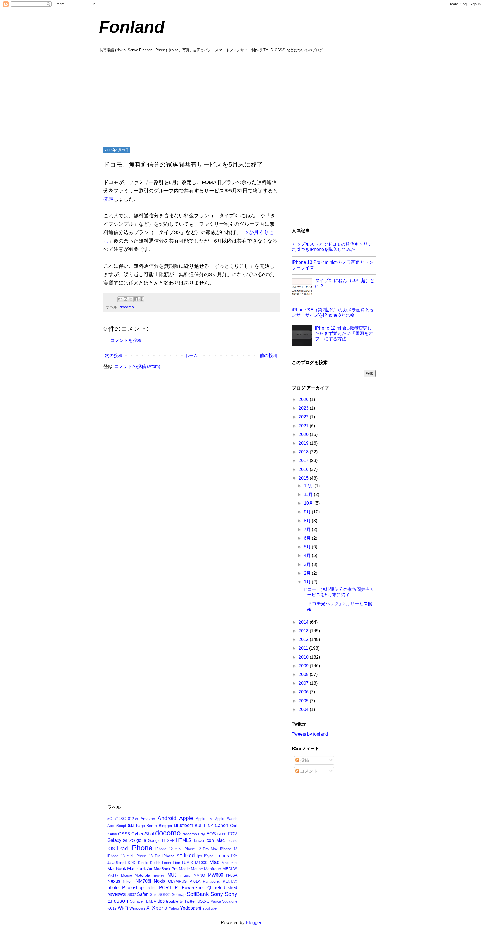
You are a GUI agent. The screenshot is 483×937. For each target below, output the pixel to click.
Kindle (143, 863)
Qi (209, 888)
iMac (220, 840)
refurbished (226, 887)
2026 (304, 399)
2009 (304, 665)
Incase (231, 840)
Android (167, 818)
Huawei (198, 840)
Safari (143, 894)
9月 (308, 511)
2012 (304, 639)
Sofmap (179, 894)
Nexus (113, 881)
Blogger (165, 825)
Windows (137, 908)
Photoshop (133, 887)
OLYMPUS (177, 881)
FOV (232, 833)
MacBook (116, 868)
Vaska (216, 901)
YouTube (209, 908)
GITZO (129, 840)
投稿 (304, 760)
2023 (304, 408)
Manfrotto (212, 868)
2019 (304, 443)
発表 (108, 199)
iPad (122, 848)
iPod (189, 855)
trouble (172, 901)
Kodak (155, 863)
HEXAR (168, 840)
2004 (304, 709)
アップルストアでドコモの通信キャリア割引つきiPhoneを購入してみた (332, 247)
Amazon (148, 818)
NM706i (143, 881)
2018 (304, 451)
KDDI (132, 863)
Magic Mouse (191, 868)
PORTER (168, 887)
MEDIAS (229, 868)
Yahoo (174, 908)
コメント (308, 771)
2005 (304, 700)
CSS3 (124, 833)
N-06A (231, 875)
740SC (120, 819)
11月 (309, 494)
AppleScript (116, 826)
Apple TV (204, 819)
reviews (116, 894)
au (131, 825)
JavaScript (116, 862)
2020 (304, 434)
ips (199, 856)
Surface (136, 901)
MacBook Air (139, 868)
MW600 (215, 875)
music (185, 875)
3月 (308, 564)
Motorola (142, 875)
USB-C (203, 901)
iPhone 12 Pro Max (201, 849)
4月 (308, 555)
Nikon (128, 881)
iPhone (141, 848)
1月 (308, 581)
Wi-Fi (123, 908)
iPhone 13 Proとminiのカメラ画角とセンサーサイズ (332, 265)
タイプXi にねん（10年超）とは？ (345, 283)
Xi (148, 908)
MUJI (172, 875)
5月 (308, 546)
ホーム (191, 355)
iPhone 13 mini (120, 856)
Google (154, 840)
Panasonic (211, 881)
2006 (304, 691)
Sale (153, 894)
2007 (304, 683)
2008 (304, 674)
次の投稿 (114, 355)
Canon (221, 825)
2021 (304, 425)
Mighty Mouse (119, 875)
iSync (208, 856)
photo (113, 887)
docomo (127, 307)
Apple (186, 818)
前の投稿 (269, 355)
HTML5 (183, 840)
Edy (201, 834)
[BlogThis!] (125, 299)
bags (140, 825)
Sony (216, 894)
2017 (304, 460)
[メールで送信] (120, 299)
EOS (211, 833)
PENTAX (230, 881)
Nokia (159, 881)
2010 (304, 657)
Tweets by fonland (310, 734)
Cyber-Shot (142, 833)
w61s (112, 908)
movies (159, 875)
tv (181, 901)
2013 (304, 630)
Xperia (159, 908)
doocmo (190, 834)
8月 (308, 520)
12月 (309, 485)
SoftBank (198, 894)
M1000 (201, 862)
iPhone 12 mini (168, 849)
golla (141, 840)
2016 (304, 469)
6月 (308, 538)
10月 (309, 503)
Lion (176, 862)
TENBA (150, 901)
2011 (304, 648)
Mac (214, 862)
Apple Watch (226, 819)
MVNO (199, 875)
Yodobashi (190, 908)
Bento (151, 825)
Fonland (132, 27)
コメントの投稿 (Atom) (137, 366)
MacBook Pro (165, 868)
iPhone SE (172, 856)
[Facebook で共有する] (136, 299)
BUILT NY (204, 825)
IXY (234, 856)
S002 (131, 894)
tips (161, 901)
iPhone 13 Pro (148, 856)
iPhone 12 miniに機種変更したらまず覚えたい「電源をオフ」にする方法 (344, 333)
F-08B (222, 834)
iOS (111, 848)
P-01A (195, 881)
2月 (308, 573)
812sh (133, 819)
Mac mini (229, 863)
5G (109, 819)
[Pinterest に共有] (141, 299)
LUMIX (187, 863)
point (151, 888)
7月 (308, 529)
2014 (304, 622)
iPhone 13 (228, 849)
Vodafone (229, 901)
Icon (209, 840)
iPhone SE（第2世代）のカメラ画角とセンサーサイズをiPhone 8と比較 (333, 312)
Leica (166, 863)
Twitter (190, 901)
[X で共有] (131, 299)
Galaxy (114, 840)
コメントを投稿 (126, 340)
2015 (304, 478)
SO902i (164, 894)
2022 (304, 416)
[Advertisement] (241, 99)
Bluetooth (183, 825)
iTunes (222, 855)
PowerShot (193, 887)
